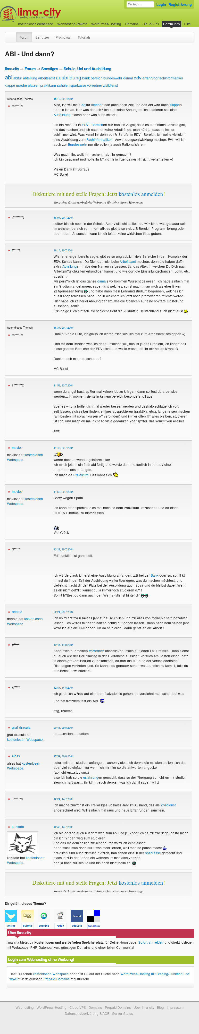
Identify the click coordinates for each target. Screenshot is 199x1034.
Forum (24, 37)
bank (86, 78)
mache (21, 85)
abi (8, 77)
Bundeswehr (77, 144)
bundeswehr (112, 78)
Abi (83, 104)
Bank (154, 575)
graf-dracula (21, 727)
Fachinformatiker (99, 139)
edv (137, 77)
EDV (85, 124)
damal (128, 78)
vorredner (94, 85)
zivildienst (110, 85)
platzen (33, 85)
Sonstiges (49, 68)
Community (171, 23)
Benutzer (42, 37)
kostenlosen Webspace (25, 739)
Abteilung (69, 266)
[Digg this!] (29, 926)
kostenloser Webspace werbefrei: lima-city (48, 14)
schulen (63, 85)
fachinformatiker (170, 78)
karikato (18, 826)
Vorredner (96, 650)
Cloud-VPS (150, 23)
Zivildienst (168, 805)
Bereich (97, 124)
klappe (10, 85)
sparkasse (78, 85)
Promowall (63, 37)
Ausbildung (62, 114)
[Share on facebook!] (79, 926)
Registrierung (180, 4)
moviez (17, 447)
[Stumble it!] (46, 926)
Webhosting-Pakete (72, 23)
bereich (96, 77)
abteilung (30, 78)
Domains (132, 23)
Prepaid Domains (56, 978)
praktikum (48, 85)
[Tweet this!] (13, 926)
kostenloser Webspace (35, 23)
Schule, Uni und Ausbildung (87, 68)
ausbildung (68, 77)
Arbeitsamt (128, 261)
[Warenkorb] (194, 21)
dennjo (17, 611)
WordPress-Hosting (106, 23)
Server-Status (122, 1013)
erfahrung (150, 77)
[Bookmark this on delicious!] (95, 926)
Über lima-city (143, 1007)
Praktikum (80, 474)
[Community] (13, 34)
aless (16, 755)
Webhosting (25, 1007)
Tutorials (84, 37)
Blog (160, 1007)
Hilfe (187, 23)
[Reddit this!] (62, 926)
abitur (17, 78)
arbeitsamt (46, 77)
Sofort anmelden (151, 942)
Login (161, 4)
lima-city (12, 68)
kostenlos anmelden (141, 193)
